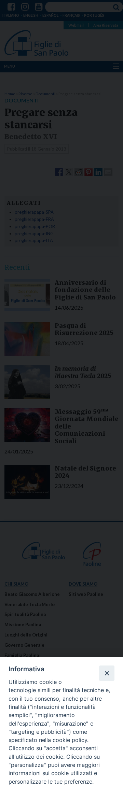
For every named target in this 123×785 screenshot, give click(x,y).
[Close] (106, 673)
